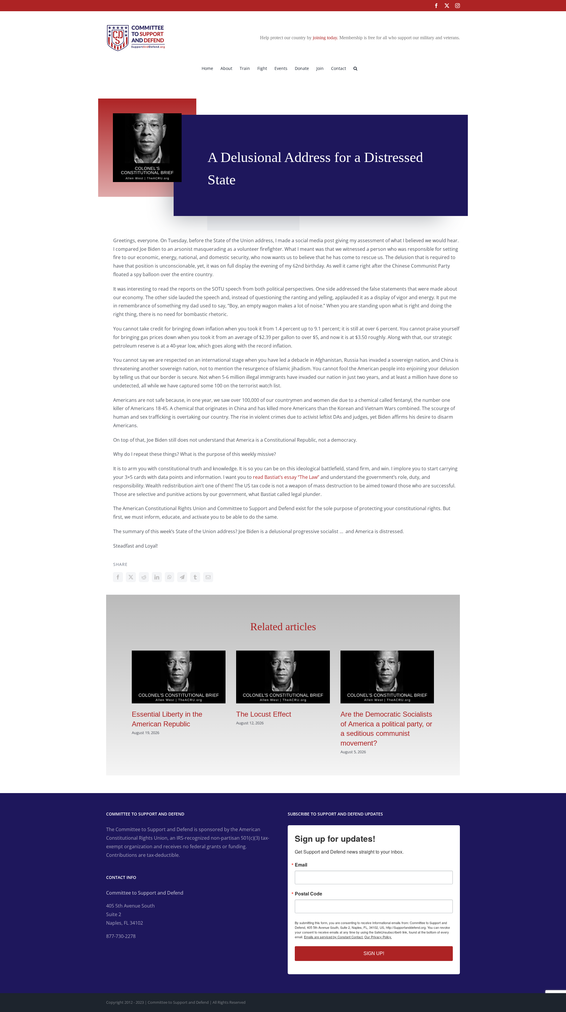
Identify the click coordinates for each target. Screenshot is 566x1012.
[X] (130, 577)
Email (301, 864)
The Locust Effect (263, 714)
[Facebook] (117, 577)
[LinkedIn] (156, 577)
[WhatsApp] (169, 577)
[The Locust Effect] (283, 654)
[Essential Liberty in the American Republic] (179, 654)
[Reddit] (143, 577)
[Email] (208, 577)
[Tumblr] (195, 577)
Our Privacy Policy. (378, 936)
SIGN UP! (373, 953)
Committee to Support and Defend (144, 893)
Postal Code (308, 893)
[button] (355, 68)
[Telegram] (182, 577)
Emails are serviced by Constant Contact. (333, 936)
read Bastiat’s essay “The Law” (286, 477)
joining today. (325, 37)
